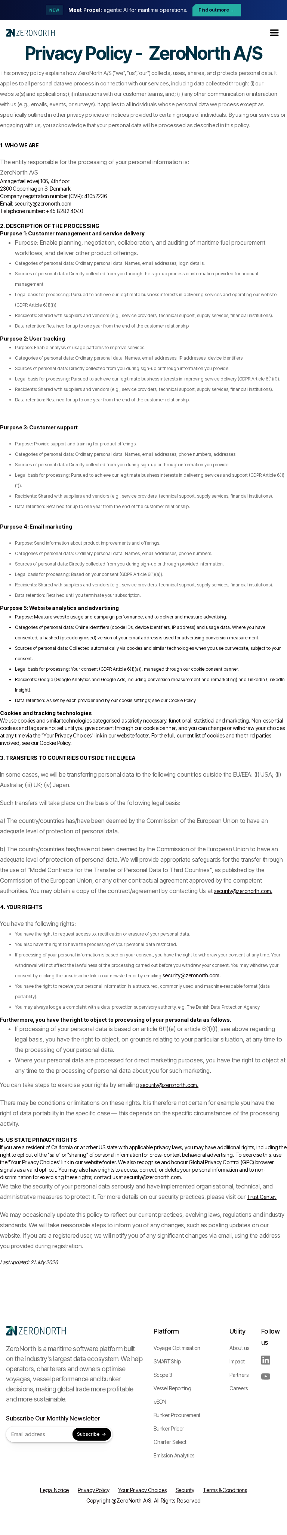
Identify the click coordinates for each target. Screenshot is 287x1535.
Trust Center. (262, 1197)
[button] (274, 33)
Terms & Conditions (225, 1490)
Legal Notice (54, 1490)
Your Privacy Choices (142, 1490)
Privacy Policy (93, 1490)
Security (185, 1490)
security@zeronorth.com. (243, 891)
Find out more (216, 10)
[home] (30, 33)
